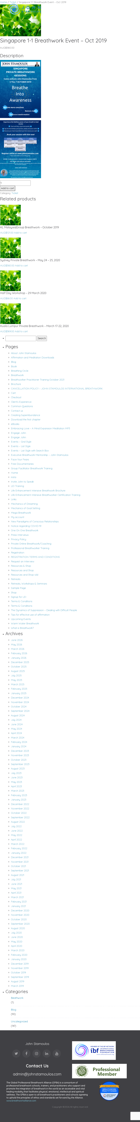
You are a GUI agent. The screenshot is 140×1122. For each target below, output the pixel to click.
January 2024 (18, 746)
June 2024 (17, 724)
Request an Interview (22, 561)
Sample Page (18, 588)
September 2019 (20, 977)
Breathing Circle (19, 370)
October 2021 (18, 866)
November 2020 (20, 914)
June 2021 (16, 883)
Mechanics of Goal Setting (25, 508)
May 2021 (16, 888)
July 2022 (16, 826)
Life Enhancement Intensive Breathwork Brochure (38, 490)
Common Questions (22, 406)
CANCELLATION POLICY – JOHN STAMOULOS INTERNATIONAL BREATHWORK (57, 388)
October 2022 (19, 812)
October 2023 (18, 759)
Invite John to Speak (22, 481)
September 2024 (20, 710)
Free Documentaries (22, 463)
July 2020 (16, 932)
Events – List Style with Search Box (30, 450)
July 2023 (16, 773)
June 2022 (17, 830)
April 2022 (16, 839)
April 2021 (16, 892)
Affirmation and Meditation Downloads (32, 357)
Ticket (14, 193)
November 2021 (20, 861)
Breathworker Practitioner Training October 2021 (37, 379)
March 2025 (17, 684)
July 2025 (16, 675)
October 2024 (18, 706)
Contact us (17, 410)
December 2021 (20, 857)
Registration (17, 552)
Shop (14, 592)
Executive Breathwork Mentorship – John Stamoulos (39, 454)
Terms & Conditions (21, 601)
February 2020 (19, 954)
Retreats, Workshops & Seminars (29, 583)
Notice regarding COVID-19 (26, 526)
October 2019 (18, 972)
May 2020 (16, 941)
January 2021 (18, 906)
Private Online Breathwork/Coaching (31, 543)
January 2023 (18, 799)
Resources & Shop (21, 565)
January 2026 (18, 657)
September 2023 (20, 764)
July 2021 (16, 879)
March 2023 (17, 790)
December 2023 (20, 750)
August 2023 (18, 768)
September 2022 (20, 817)
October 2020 (19, 919)
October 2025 (19, 666)
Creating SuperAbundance (25, 415)
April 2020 (16, 945)
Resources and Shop (22, 570)
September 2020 (20, 923)
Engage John (18, 432)
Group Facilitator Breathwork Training (31, 468)
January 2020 (19, 959)
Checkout (16, 397)
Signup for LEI (18, 596)
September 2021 (20, 870)
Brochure (16, 384)
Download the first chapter (25, 419)
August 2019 (17, 981)
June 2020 (17, 937)
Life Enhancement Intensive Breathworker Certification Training (45, 494)
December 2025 (20, 662)
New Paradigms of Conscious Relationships (35, 521)
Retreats (15, 579)
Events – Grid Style (21, 441)
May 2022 (16, 835)
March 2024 (17, 737)
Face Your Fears (20, 459)
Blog (13, 361)
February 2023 (19, 795)
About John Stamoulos (23, 353)
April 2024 (16, 733)
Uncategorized (19, 1021)
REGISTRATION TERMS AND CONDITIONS (35, 556)
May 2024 (16, 728)
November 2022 (20, 808)
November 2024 (20, 702)
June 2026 (17, 640)
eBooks (15, 424)
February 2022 (19, 848)
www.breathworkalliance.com (21, 1100)
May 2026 (16, 644)
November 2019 (20, 968)
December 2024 (20, 697)
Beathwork (17, 997)
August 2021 (17, 875)
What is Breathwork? (22, 628)
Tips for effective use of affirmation (30, 614)
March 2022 (17, 844)
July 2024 (16, 719)
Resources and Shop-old (24, 574)
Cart (13, 392)
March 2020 (17, 950)
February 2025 (19, 688)
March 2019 (17, 985)
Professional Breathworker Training (30, 548)
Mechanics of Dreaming (24, 503)
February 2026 (19, 653)
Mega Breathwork (21, 512)
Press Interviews (20, 534)
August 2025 (18, 671)
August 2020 (18, 928)
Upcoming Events (21, 619)
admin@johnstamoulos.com (37, 1074)
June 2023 (17, 777)
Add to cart (7, 188)
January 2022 (18, 852)
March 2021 (17, 897)
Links (13, 499)
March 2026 (17, 648)
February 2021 (19, 901)
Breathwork (17, 375)
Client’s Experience (21, 401)
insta (13, 477)
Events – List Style (20, 446)
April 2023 (16, 786)
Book (14, 366)
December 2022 (20, 804)
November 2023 (20, 755)
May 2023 (16, 781)
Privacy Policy (18, 539)
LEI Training (17, 486)
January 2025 (18, 693)
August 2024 (18, 715)
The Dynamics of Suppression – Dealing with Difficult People (44, 610)
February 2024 (19, 742)
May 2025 (16, 680)
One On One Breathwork (24, 530)
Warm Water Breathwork (25, 623)
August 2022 (18, 821)
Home (14, 472)
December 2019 (20, 963)
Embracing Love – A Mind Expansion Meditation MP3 (40, 428)
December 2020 (20, 910)
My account (17, 517)
